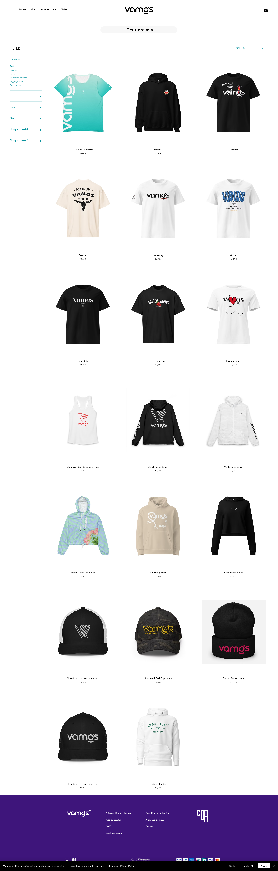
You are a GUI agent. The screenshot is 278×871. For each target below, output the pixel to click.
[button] (266, 10)
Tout (12, 66)
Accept (264, 865)
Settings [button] (233, 865)
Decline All (248, 865)
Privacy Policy (127, 865)
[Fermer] (274, 865)
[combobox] (250, 48)
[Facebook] (74, 859)
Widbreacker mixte (18, 77)
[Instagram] (67, 859)
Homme (13, 73)
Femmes (13, 69)
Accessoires (15, 85)
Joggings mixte (16, 81)
